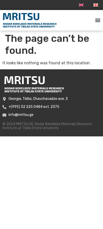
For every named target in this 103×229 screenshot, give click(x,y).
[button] (98, 20)
